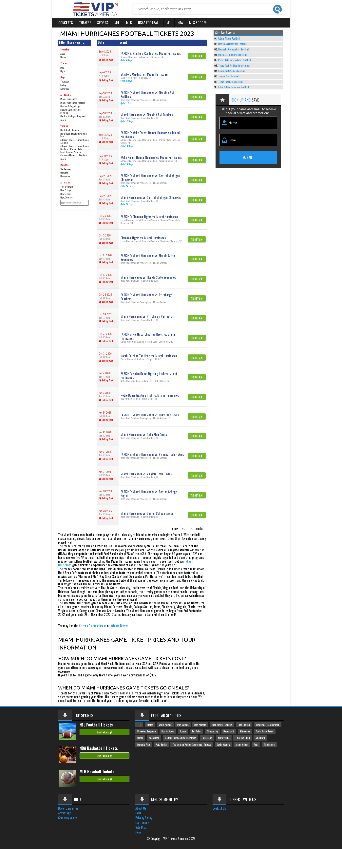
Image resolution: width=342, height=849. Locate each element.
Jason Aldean (242, 744)
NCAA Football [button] (149, 22)
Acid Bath (260, 738)
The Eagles (269, 744)
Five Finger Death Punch (267, 725)
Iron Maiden (183, 725)
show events (187, 528)
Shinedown (245, 731)
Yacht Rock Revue (265, 731)
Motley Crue (224, 738)
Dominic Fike (143, 744)
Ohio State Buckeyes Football (232, 55)
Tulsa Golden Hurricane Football (233, 87)
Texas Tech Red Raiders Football (234, 65)
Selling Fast (107, 59)
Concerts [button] (65, 22)
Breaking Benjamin (146, 731)
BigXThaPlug (244, 725)
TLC (139, 725)
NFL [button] (168, 22)
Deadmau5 (228, 731)
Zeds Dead (154, 738)
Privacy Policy (143, 817)
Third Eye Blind (242, 738)
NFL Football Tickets (96, 725)
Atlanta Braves (119, 625)
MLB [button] (129, 22)
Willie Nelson (165, 725)
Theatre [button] (85, 22)
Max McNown (168, 731)
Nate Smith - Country (222, 725)
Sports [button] (102, 22)
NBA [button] (180, 22)
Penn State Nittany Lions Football (234, 60)
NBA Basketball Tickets (99, 748)
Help (138, 832)
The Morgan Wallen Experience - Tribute (191, 744)
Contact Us (219, 808)
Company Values (67, 817)
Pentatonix (207, 738)
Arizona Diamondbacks (92, 625)
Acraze (183, 731)
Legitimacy (142, 822)
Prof (256, 744)
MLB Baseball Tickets (97, 771)
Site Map (140, 827)
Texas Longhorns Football (230, 82)
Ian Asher (196, 731)
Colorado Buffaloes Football (231, 71)
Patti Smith (161, 744)
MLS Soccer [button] (198, 22)
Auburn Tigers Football (229, 38)
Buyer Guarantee (68, 808)
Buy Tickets (103, 732)
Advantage (64, 813)
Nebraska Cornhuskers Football (233, 49)
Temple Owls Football (228, 76)
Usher (140, 738)
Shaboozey (212, 731)
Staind (150, 725)
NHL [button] (117, 22)
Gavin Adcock (223, 744)
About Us (140, 808)
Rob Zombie (200, 725)
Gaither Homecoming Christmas (180, 738)
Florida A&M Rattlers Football (232, 44)
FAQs (138, 813)
